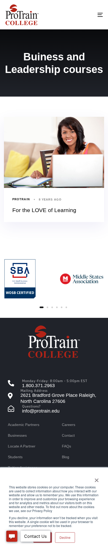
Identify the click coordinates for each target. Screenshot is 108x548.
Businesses (17, 435)
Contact (68, 435)
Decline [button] (65, 537)
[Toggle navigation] (86, 14)
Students (15, 457)
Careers (68, 425)
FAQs (66, 446)
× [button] (97, 478)
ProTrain (21, 199)
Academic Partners (23, 425)
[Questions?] (54, 409)
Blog (65, 457)
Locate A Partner (21, 446)
